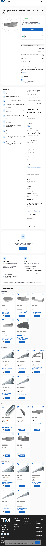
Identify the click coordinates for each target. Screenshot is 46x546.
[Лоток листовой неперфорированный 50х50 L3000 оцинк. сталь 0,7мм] (8, 418)
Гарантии (25, 525)
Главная (2, 8)
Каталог (7, 8)
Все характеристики (24, 63)
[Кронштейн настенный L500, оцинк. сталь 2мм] (23, 501)
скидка (38, 23)
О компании (25, 521)
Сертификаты (26, 527)
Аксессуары (22, 8)
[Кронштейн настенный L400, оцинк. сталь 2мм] (23, 361)
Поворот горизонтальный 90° (34, 211)
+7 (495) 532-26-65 (4, 526)
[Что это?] (33, 128)
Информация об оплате (26, 72)
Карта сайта (38, 539)
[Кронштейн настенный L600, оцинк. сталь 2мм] (23, 387)
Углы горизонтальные (30, 8)
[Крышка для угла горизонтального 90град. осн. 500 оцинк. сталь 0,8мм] (8, 331)
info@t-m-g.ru (4, 530)
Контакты (25, 534)
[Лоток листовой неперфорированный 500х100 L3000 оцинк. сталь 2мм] (23, 331)
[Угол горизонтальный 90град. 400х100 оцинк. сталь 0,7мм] (8, 445)
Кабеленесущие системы (14, 8)
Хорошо (37, 542)
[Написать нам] (42, 1)
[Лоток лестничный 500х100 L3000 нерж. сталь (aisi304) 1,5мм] (38, 361)
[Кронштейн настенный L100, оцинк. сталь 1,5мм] (8, 361)
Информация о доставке (27, 66)
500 (28, 150)
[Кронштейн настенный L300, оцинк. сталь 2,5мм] (23, 475)
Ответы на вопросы (27, 529)
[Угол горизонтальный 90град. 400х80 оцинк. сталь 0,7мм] (38, 418)
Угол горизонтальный (32, 208)
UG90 (29, 126)
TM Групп (8, 1)
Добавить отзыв (23, 248)
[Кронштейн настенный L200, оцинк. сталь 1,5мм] (8, 387)
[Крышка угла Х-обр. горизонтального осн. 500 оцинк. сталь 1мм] (8, 305)
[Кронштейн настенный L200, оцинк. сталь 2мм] (8, 475)
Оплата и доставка (27, 523)
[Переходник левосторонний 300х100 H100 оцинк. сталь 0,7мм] (23, 445)
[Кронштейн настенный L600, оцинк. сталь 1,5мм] (8, 501)
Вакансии (25, 531)
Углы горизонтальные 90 (40, 8)
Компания (26, 518)
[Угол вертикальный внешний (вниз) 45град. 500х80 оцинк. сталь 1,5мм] (38, 305)
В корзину (32, 29)
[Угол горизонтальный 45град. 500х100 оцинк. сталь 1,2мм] (23, 305)
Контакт (16, 537)
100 (28, 154)
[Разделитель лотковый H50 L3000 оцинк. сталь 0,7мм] (23, 418)
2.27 (28, 161)
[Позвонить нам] (44, 1)
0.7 (28, 157)
